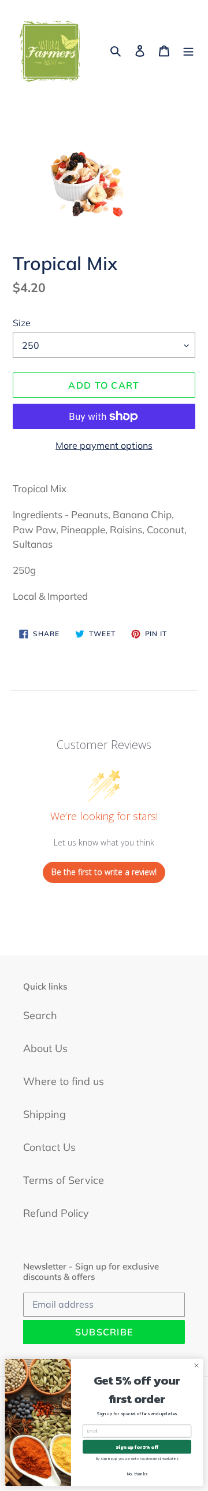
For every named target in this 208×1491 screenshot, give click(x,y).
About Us (45, 1048)
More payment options (104, 445)
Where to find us (63, 1081)
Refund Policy (56, 1213)
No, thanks (137, 1474)
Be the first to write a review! (104, 871)
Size (22, 323)
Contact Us (49, 1147)
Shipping (44, 1114)
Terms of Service (63, 1180)
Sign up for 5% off (137, 1447)
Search (40, 1015)
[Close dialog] (196, 1365)
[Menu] (188, 50)
